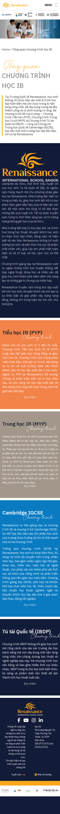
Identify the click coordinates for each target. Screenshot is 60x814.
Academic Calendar (54, 14)
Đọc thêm (30, 397)
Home (5, 49)
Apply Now (20, 14)
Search (8, 15)
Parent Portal (41, 14)
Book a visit (30, 15)
